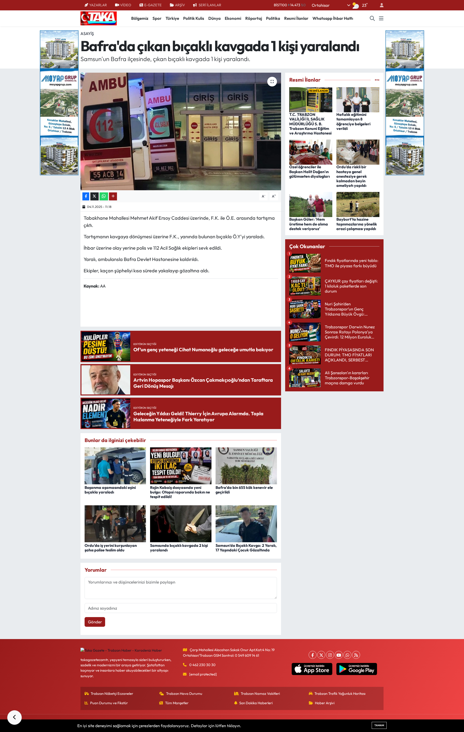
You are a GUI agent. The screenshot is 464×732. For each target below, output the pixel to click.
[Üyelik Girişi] (380, 5)
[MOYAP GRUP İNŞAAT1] (404, 102)
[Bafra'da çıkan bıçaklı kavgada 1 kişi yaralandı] (180, 131)
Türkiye (172, 18)
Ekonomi (233, 18)
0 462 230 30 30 (202, 664)
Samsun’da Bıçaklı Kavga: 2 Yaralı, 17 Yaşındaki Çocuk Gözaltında (246, 547)
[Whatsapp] (347, 655)
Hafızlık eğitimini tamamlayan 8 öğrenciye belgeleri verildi (353, 121)
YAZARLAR (98, 5)
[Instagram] (330, 655)
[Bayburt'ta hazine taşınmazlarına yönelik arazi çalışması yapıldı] (357, 203)
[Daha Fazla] (113, 196)
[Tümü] (377, 79)
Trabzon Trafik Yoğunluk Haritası (339, 693)
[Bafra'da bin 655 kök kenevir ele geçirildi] (246, 465)
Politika (273, 18)
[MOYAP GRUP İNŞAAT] (59, 102)
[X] (321, 655)
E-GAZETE (153, 5)
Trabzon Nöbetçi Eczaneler (112, 693)
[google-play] (356, 669)
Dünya (214, 18)
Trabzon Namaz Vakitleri (260, 693)
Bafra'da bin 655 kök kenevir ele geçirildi (244, 489)
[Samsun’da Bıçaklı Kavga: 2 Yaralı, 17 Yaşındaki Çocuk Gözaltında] (246, 523)
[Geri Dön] (14, 717)
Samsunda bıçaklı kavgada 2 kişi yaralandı (179, 547)
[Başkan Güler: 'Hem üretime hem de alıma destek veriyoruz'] (310, 203)
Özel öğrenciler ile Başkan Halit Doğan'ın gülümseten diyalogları (309, 171)
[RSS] (356, 655)
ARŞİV (180, 5)
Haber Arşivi (324, 703)
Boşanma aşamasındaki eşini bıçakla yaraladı (110, 489)
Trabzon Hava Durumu (184, 693)
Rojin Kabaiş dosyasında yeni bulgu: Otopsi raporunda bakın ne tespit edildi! (180, 492)
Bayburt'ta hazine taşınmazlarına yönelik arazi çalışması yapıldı (356, 224)
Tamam (379, 725)
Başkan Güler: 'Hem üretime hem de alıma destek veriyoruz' (308, 224)
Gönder (95, 621)
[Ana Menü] (381, 18)
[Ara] (372, 18)
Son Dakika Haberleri (256, 703)
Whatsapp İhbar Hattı (332, 18)
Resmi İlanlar (296, 18)
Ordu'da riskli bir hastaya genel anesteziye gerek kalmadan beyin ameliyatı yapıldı (351, 176)
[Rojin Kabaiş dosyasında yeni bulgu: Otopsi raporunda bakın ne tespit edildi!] (180, 465)
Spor (156, 18)
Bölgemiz (139, 18)
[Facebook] (313, 655)
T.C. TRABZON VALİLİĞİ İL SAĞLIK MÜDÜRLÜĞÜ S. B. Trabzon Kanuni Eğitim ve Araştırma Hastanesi (310, 123)
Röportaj (253, 18)
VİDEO (125, 5)
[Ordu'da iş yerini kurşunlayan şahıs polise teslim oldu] (115, 523)
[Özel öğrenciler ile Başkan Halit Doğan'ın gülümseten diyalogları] (310, 151)
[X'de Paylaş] (94, 196)
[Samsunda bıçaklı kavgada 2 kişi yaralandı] (180, 523)
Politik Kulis (193, 18)
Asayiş (87, 33)
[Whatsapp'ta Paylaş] (104, 196)
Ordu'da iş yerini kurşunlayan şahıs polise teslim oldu (111, 547)
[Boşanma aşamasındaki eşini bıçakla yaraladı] (115, 465)
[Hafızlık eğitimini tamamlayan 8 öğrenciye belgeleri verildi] (357, 99)
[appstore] (312, 669)
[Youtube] (339, 655)
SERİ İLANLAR (210, 5)
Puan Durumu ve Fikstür (109, 703)
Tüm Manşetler (176, 703)
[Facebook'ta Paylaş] (85, 196)
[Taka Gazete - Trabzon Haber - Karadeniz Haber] (98, 17)
